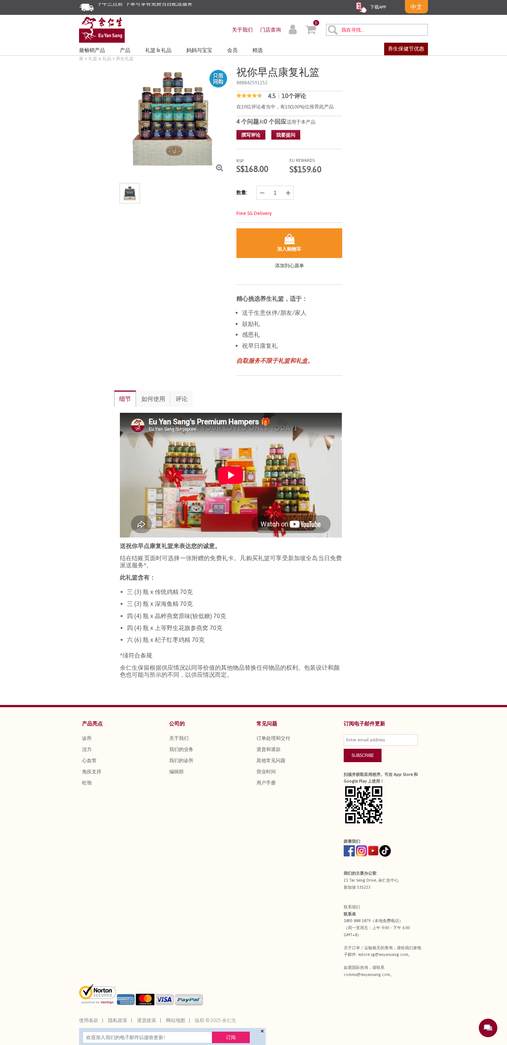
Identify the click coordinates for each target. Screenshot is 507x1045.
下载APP (377, 7)
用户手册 (266, 783)
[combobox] (377, 30)
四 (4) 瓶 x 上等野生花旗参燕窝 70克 (174, 627)
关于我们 (242, 30)
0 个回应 (275, 121)
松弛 (87, 783)
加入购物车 (289, 249)
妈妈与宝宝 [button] (199, 50)
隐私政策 (117, 1020)
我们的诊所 (181, 760)
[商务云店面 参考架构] (102, 29)
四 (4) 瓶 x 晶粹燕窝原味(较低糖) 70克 (176, 616)
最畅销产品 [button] (92, 50)
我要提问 (285, 135)
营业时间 (266, 771)
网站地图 (175, 1020)
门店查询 (270, 30)
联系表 (350, 914)
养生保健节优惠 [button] (406, 49)
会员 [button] (232, 50)
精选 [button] (257, 50)
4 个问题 (247, 121)
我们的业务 (181, 749)
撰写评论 (251, 135)
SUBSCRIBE (362, 755)
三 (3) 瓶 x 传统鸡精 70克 (160, 591)
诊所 (87, 738)
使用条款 (88, 1020)
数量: (241, 192)
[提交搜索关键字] (332, 29)
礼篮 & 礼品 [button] (158, 50)
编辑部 (176, 771)
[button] (293, 30)
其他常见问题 (270, 760)
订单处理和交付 (273, 738)
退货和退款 (268, 749)
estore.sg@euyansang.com (383, 954)
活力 (87, 749)
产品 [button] (125, 50)
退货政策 (146, 1020)
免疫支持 (91, 771)
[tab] (125, 399)
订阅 (231, 1037)
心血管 (89, 760)
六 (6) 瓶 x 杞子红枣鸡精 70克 (166, 639)
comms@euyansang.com (367, 974)
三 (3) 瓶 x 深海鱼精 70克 (160, 603)
